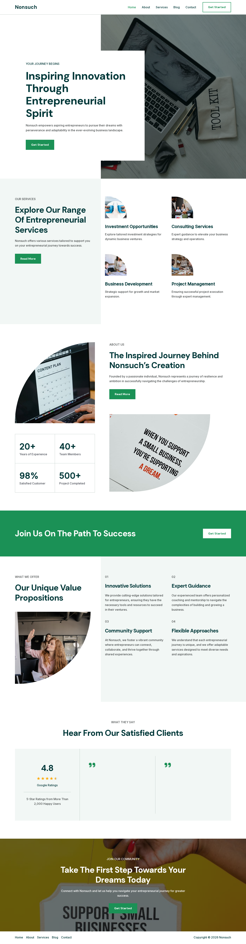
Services (162, 7)
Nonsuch (26, 7)
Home (132, 7)
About (146, 7)
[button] (217, 7)
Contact (190, 7)
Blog (176, 7)
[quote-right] (92, 765)
